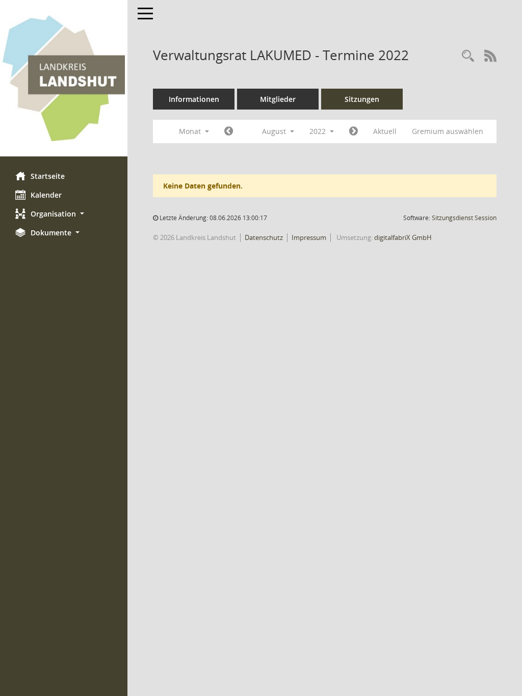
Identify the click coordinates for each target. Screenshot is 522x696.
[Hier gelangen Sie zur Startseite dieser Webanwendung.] (63, 78)
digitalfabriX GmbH (403, 237)
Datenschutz (264, 237)
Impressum (309, 237)
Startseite (48, 176)
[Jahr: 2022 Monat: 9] (354, 131)
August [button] (275, 131)
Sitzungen (362, 99)
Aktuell (385, 131)
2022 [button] (318, 131)
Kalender (46, 195)
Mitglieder (278, 99)
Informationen (194, 99)
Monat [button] (191, 131)
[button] (63, 213)
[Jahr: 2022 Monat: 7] (229, 131)
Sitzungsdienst (464, 217)
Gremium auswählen (447, 131)
